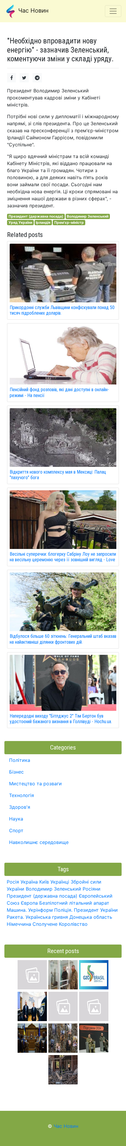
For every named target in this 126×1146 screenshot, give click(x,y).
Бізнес (16, 772)
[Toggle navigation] (113, 11)
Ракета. (15, 917)
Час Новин (32, 10)
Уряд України (20, 222)
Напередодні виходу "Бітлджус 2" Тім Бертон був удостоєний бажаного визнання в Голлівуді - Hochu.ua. (61, 718)
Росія (13, 882)
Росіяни (92, 889)
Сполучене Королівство (60, 924)
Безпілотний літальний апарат (74, 903)
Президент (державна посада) (35, 216)
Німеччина (19, 924)
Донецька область (90, 917)
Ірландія (43, 222)
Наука (16, 819)
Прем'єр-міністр (69, 222)
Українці (59, 882)
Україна (29, 882)
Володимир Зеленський (87, 216)
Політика (19, 760)
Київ (44, 882)
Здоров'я (19, 807)
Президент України (96, 910)
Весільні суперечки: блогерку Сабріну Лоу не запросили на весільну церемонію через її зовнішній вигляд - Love (63, 556)
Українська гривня (46, 917)
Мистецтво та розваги (35, 783)
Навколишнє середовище (39, 842)
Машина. (17, 910)
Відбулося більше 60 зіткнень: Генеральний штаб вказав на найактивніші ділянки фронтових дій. (63, 639)
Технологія (21, 795)
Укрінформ (40, 910)
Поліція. (63, 910)
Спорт (16, 830)
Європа (29, 903)
